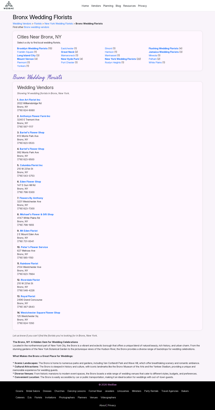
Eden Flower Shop (30, 181)
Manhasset (111, 55)
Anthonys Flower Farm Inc (35, 116)
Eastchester (67, 48)
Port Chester (67, 62)
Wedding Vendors (22, 23)
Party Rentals (151, 391)
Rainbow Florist (29, 263)
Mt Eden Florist (29, 230)
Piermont (22, 62)
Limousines (123, 391)
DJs (29, 397)
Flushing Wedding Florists (163, 48)
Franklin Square (25, 51)
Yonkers (21, 65)
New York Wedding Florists (58, 23)
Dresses (47, 391)
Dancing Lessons (76, 391)
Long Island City (26, 55)
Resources (129, 5)
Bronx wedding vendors (36, 27)
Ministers (136, 391)
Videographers (108, 397)
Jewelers (109, 391)
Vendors (96, 5)
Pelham (153, 58)
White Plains (155, 62)
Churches (59, 391)
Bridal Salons (33, 391)
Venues (94, 397)
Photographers (67, 397)
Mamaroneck (68, 55)
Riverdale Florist (30, 279)
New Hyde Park (70, 58)
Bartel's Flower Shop (32, 132)
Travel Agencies (169, 391)
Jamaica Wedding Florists (164, 51)
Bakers (185, 391)
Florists (38, 23)
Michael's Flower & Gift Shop (37, 214)
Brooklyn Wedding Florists (32, 48)
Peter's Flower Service (34, 247)
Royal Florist (28, 296)
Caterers (20, 397)
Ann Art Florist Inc (29, 99)
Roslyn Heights (113, 62)
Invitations (50, 397)
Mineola (153, 55)
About (102, 405)
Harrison (109, 51)
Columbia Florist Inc (31, 165)
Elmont (108, 48)
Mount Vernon (25, 58)
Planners (82, 397)
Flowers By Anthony (31, 198)
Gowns (19, 391)
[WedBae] (7, 5)
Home (85, 5)
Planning (108, 5)
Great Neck (67, 51)
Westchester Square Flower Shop (40, 312)
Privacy (142, 5)
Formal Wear (95, 391)
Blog (118, 5)
